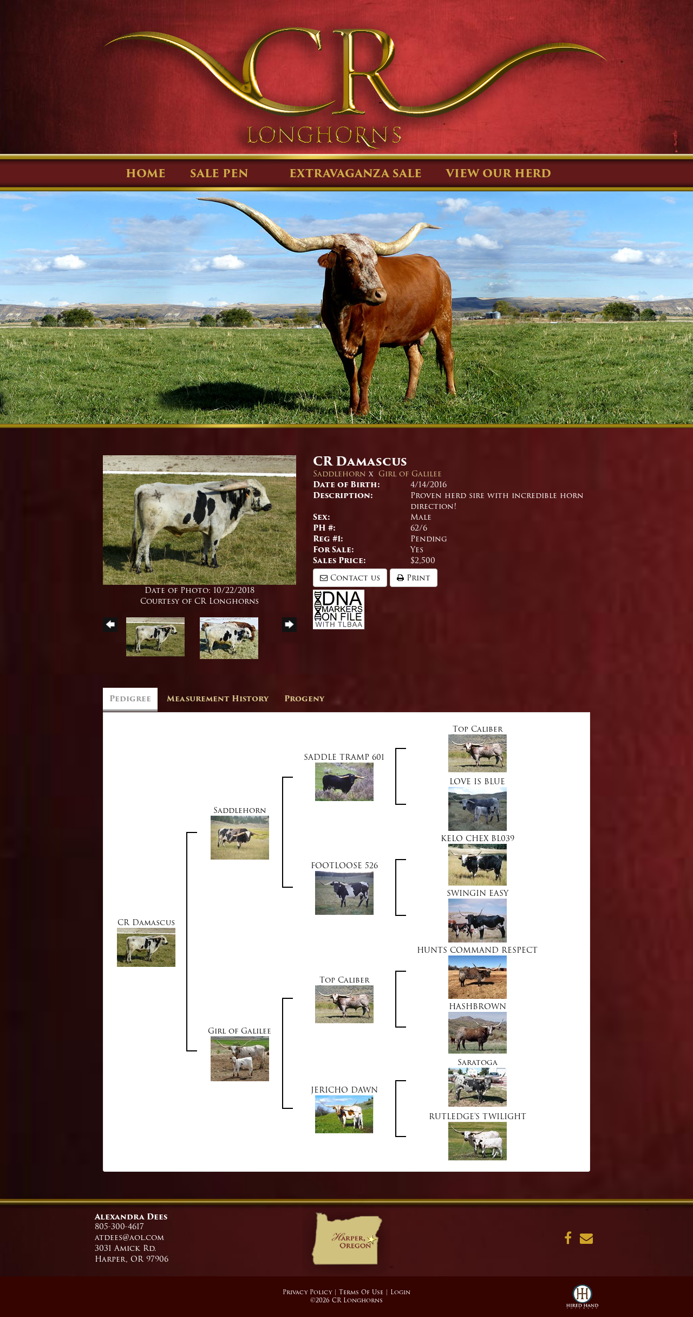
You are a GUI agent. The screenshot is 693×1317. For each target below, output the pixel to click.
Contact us (354, 578)
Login (400, 1292)
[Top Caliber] (477, 753)
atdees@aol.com (129, 1237)
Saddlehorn (339, 474)
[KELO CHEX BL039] (477, 864)
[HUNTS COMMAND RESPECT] (477, 977)
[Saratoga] (477, 1087)
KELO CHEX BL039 (477, 838)
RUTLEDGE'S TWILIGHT (477, 1116)
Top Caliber (477, 729)
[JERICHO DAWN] (344, 1114)
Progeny (304, 699)
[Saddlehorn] (240, 837)
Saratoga (477, 1062)
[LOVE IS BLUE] (477, 809)
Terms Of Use (361, 1292)
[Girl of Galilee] (240, 1058)
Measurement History (218, 699)
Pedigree (130, 699)
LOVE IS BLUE (477, 781)
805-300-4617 (119, 1226)
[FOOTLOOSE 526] (344, 893)
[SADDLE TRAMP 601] (344, 781)
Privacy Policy (307, 1292)
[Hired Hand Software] (582, 1300)
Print (417, 578)
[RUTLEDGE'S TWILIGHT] (477, 1141)
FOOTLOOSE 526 (344, 865)
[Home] (346, 1242)
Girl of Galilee (410, 474)
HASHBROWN (477, 1006)
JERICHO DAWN (344, 1090)
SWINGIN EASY (477, 893)
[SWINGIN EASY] (477, 920)
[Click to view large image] (199, 520)
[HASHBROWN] (477, 1032)
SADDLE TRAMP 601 (344, 757)
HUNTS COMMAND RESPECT (477, 950)
